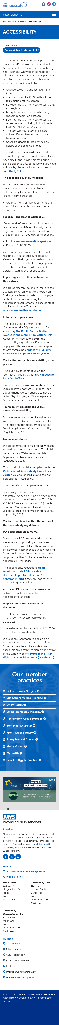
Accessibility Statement (19, 50)
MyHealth (13, 753)
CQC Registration (15, 954)
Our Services (13, 943)
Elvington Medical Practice (24, 712)
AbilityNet (15, 171)
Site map (7, 1000)
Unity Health (15, 705)
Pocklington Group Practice (25, 718)
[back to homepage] (15, 5)
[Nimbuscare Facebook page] (5, 856)
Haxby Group (15, 746)
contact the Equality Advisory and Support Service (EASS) (27, 351)
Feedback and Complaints (20, 977)
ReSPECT (11, 965)
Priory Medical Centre (21, 739)
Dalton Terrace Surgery (22, 691)
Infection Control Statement (21, 971)
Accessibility (9, 997)
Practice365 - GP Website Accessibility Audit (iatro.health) (28, 655)
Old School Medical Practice (25, 698)
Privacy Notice (14, 949)
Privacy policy (44, 997)
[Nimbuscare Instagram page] (12, 856)
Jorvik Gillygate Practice (23, 760)
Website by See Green (43, 994)
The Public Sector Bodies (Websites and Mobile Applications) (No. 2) (29, 333)
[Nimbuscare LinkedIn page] (18, 856)
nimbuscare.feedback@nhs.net (33, 241)
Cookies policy (27, 997)
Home (21, 21)
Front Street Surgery (20, 732)
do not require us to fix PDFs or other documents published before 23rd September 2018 (25, 573)
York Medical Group (20, 725)
